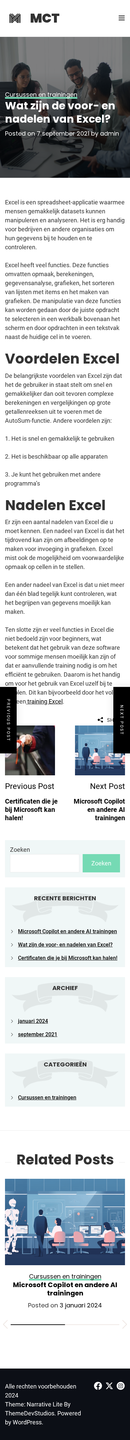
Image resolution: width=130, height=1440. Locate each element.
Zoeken (20, 849)
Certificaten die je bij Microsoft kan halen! (67, 958)
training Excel (44, 701)
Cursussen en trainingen (47, 1097)
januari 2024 (33, 1021)
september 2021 (37, 1034)
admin (109, 133)
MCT (45, 18)
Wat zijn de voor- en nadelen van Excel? (65, 945)
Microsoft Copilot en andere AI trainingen (67, 931)
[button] (5, 1325)
